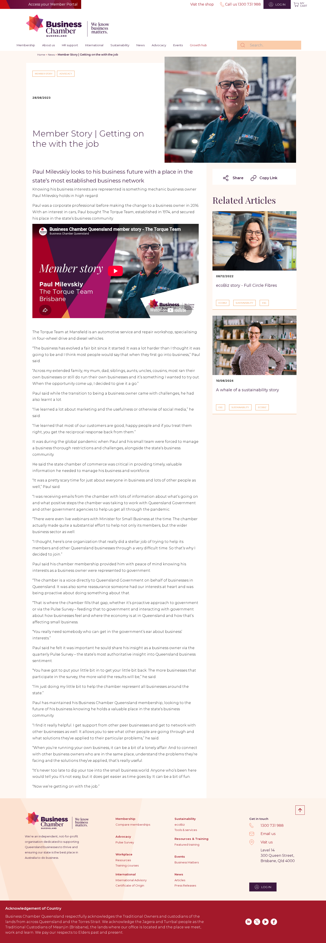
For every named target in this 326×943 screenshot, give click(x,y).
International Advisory (131, 880)
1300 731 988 (272, 825)
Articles (180, 880)
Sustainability (119, 45)
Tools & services (186, 830)
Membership (26, 45)
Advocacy (159, 45)
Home (41, 54)
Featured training (187, 844)
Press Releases (185, 885)
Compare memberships (133, 824)
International (94, 45)
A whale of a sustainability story (247, 389)
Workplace (124, 854)
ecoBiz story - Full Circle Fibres (246, 285)
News (140, 45)
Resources (123, 860)
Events (178, 45)
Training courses (127, 865)
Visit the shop (202, 4)
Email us (268, 834)
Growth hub (198, 45)
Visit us (267, 842)
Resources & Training (191, 839)
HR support (70, 45)
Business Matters (187, 862)
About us (48, 45)
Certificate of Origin (130, 885)
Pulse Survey (125, 842)
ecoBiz (180, 824)
